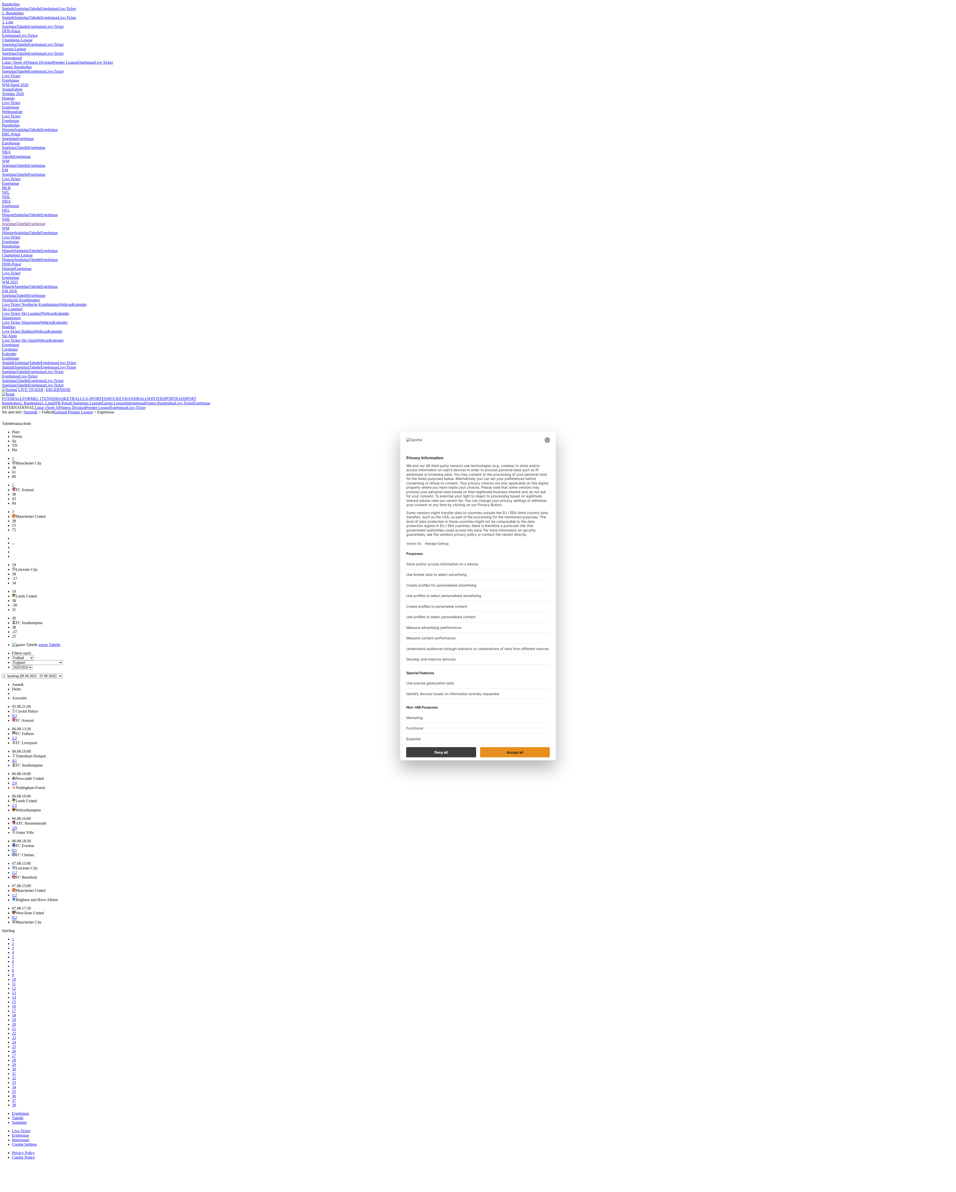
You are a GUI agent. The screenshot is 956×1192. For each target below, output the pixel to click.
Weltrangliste (12, 112)
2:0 (14, 783)
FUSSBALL (12, 399)
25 (14, 1047)
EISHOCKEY (113, 399)
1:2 (14, 895)
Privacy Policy (23, 1153)
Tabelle (35, 8)
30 (14, 1069)
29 (14, 1064)
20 (14, 1024)
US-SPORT (92, 399)
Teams (7, 89)
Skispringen (11, 318)
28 (14, 1060)
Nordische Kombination (21, 300)
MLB (6, 188)
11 (14, 984)
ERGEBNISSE (58, 390)
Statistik (8, 8)
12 (14, 988)
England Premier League (73, 412)
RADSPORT (185, 399)
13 (14, 993)
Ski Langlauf (12, 309)
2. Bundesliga (13, 13)
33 (14, 1082)
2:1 (14, 805)
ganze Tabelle (49, 645)
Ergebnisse (49, 8)
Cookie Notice (23, 1157)
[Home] (8, 394)
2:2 (14, 738)
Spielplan (21, 8)
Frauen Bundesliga (17, 67)
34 (14, 1087)
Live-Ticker (67, 8)
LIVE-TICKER (30, 390)
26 (14, 1051)
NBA (6, 152)
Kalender (79, 304)
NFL (6, 192)
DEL (6, 210)
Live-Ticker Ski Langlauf (22, 313)
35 (14, 1091)
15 (14, 1002)
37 (14, 1100)
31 (14, 1073)
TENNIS (49, 399)
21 (14, 1029)
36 (14, 1096)
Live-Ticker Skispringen (21, 322)
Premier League (65, 62)
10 (14, 979)
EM (5, 170)
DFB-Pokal (11, 31)
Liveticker (10, 349)
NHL (6, 197)
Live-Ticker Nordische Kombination (30, 304)
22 (14, 1033)
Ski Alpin (9, 336)
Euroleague (11, 143)
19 (14, 1020)
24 (14, 1042)
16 (14, 1006)
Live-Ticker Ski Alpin (19, 340)
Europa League (14, 49)
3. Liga (7, 22)
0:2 (14, 716)
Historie (8, 98)
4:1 (14, 760)
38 (14, 1105)
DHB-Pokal (11, 264)
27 (14, 1056)
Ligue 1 (8, 62)
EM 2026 (9, 291)
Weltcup (65, 304)
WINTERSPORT (161, 399)
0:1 (14, 850)
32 (14, 1078)
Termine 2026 (13, 94)
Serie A (20, 62)
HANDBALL (136, 399)
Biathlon (8, 327)
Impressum (20, 1140)
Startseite (30, 412)
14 (14, 997)
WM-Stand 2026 (15, 85)
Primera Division (39, 62)
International (12, 58)
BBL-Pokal (11, 134)
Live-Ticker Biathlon (18, 331)
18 (14, 1015)
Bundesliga (11, 4)
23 (14, 1038)
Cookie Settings (24, 1144)
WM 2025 (10, 282)
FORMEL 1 (32, 399)
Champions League (17, 40)
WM (5, 161)
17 (14, 1011)
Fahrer (17, 89)
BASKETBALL (69, 399)
